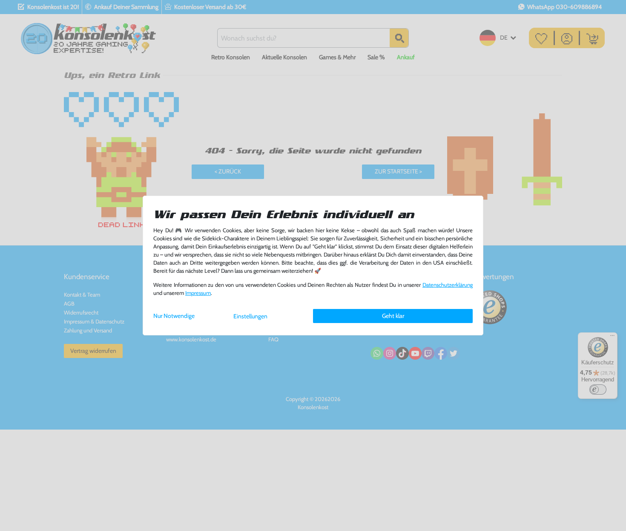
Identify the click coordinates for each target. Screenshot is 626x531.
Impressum (198, 293)
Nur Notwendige (174, 316)
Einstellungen (250, 316)
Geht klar (393, 316)
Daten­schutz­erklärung (447, 285)
